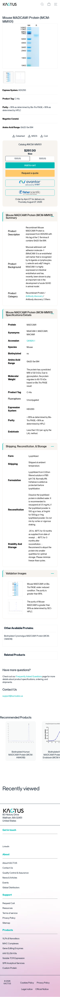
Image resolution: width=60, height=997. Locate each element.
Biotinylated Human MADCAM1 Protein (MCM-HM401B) (20, 755)
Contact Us (7, 868)
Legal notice (26, 989)
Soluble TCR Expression (13, 958)
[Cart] (49, 4)
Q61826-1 (31, 341)
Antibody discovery (34, 296)
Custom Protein (9, 968)
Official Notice (41, 989)
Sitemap (6, 923)
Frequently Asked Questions (29, 676)
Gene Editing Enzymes (12, 948)
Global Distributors (10, 887)
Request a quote (30, 173)
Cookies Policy (27, 982)
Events (5, 882)
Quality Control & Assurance (15, 873)
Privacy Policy (8, 918)
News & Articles (9, 877)
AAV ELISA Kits (9, 953)
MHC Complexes (10, 943)
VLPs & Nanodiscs (10, 938)
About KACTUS (9, 863)
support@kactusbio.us (12, 696)
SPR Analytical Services (13, 963)
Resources (7, 908)
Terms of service (9, 913)
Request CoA (8, 903)
